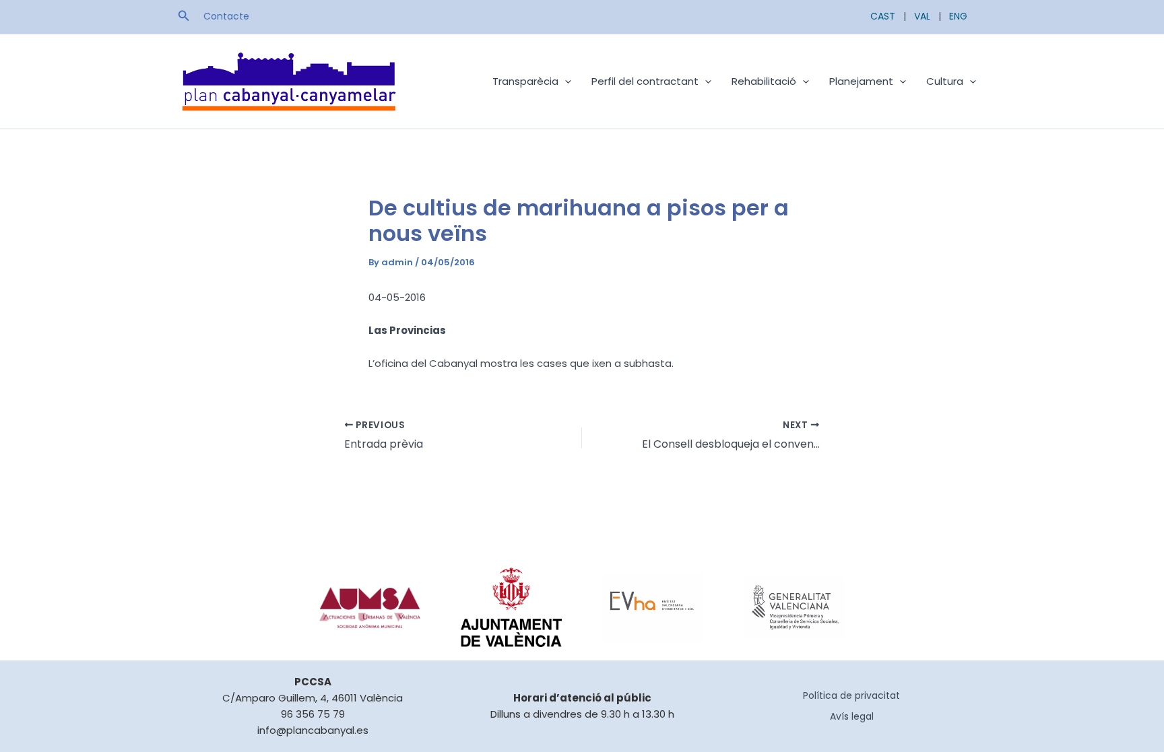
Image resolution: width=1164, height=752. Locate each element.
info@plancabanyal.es (312, 730)
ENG (958, 16)
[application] (564, 81)
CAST (882, 16)
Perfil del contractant (645, 81)
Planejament (861, 81)
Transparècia (525, 81)
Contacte (226, 16)
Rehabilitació (764, 81)
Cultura (944, 81)
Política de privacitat (851, 695)
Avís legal (852, 716)
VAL (922, 16)
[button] (184, 16)
